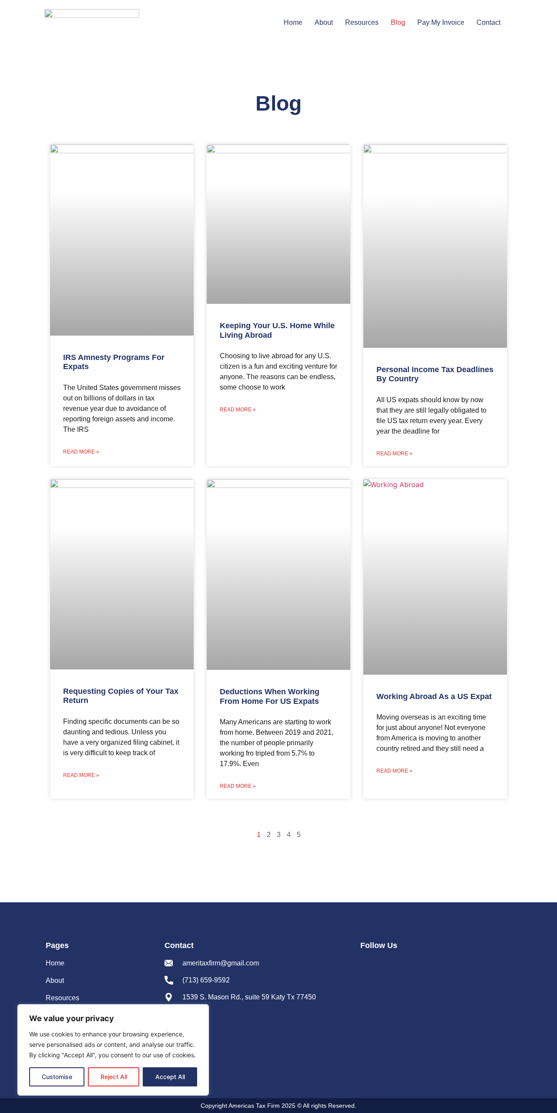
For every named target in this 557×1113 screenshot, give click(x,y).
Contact (488, 22)
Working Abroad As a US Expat (434, 696)
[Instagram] (385, 965)
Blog (398, 22)
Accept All (170, 1076)
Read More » (81, 452)
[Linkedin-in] (402, 965)
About (324, 22)
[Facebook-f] (368, 965)
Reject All (114, 1076)
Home (293, 22)
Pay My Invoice (440, 22)
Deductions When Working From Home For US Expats (269, 696)
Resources (362, 22)
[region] (113, 1050)
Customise (57, 1076)
